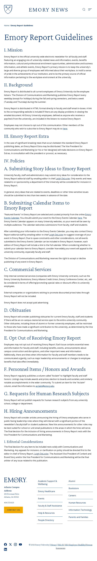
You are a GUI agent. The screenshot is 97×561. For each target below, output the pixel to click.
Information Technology (80, 510)
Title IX (61, 545)
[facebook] (5, 544)
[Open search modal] (83, 9)
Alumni (72, 481)
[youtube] (20, 544)
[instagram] (15, 544)
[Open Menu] (90, 9)
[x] (10, 544)
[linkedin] (5, 549)
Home (6, 25)
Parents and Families (78, 517)
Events (41, 498)
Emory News (48, 9)
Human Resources (77, 502)
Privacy (54, 545)
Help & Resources (46, 513)
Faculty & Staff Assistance (50, 505)
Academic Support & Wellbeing (47, 483)
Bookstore (74, 488)
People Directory (46, 520)
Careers (72, 495)
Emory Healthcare (46, 491)
